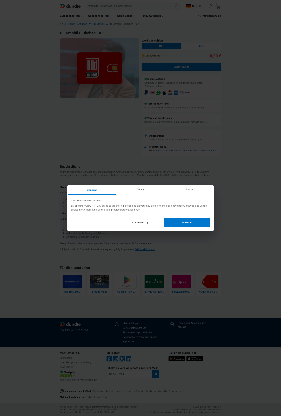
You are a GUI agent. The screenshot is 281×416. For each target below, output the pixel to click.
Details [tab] (141, 189)
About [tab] (189, 189)
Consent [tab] (92, 189)
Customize (138, 222)
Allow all (187, 222)
